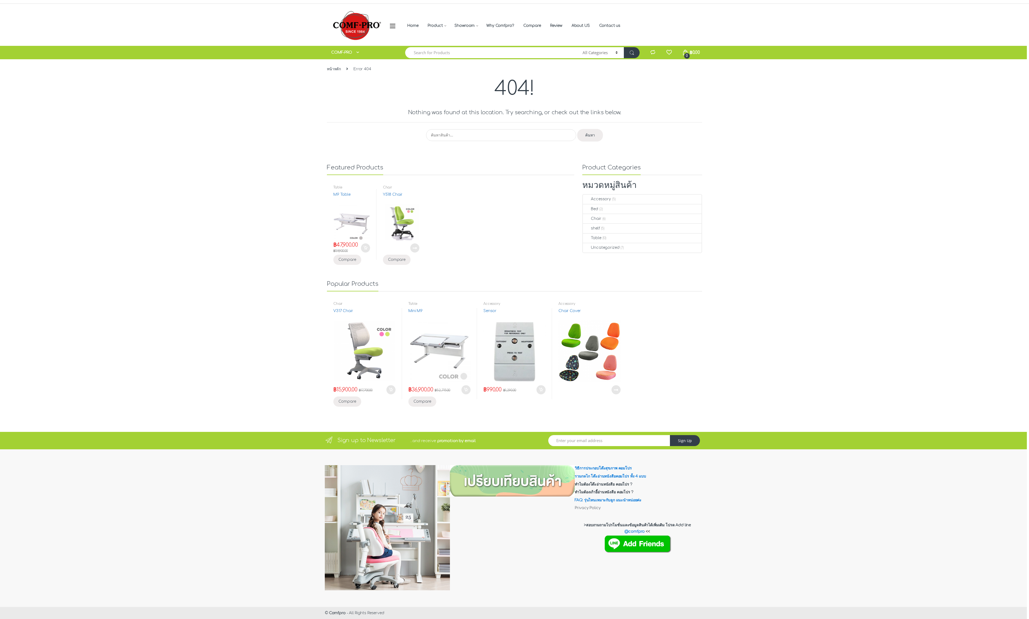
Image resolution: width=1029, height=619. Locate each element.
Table (337, 187)
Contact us (610, 26)
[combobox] (490, 52)
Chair (387, 187)
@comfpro (635, 531)
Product (435, 26)
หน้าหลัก (334, 69)
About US (581, 26)
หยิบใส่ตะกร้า (365, 248)
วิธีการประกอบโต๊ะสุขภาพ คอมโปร (603, 468)
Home (412, 26)
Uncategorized (605, 248)
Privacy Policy (588, 508)
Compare (532, 26)
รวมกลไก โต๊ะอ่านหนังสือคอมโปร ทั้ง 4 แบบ (610, 476)
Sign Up (685, 440)
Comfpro (337, 613)
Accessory (601, 199)
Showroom (464, 26)
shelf (595, 228)
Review (556, 26)
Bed (594, 209)
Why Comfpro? (500, 26)
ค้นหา (590, 135)
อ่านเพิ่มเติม (414, 248)
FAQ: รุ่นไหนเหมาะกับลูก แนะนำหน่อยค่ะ (608, 500)
